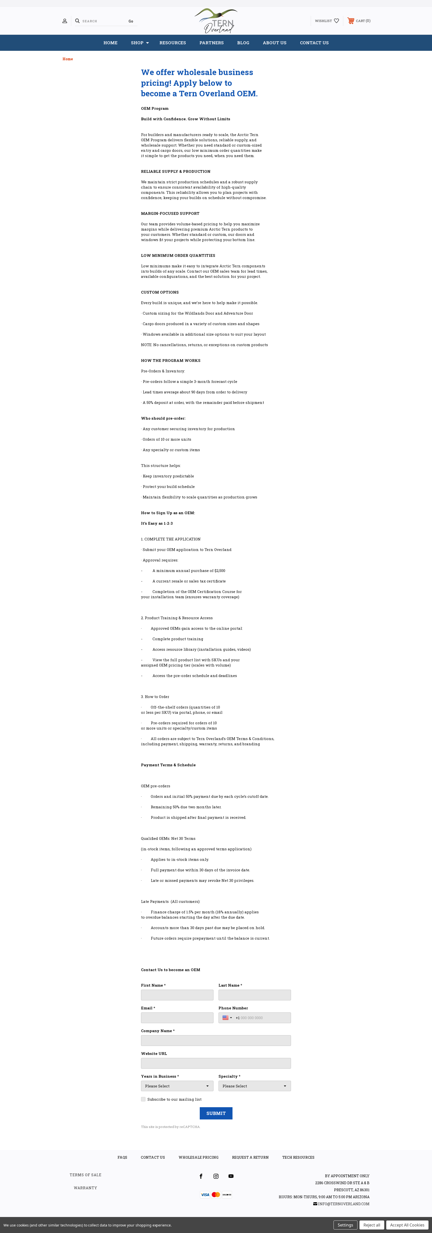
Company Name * (158, 1030)
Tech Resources (298, 1157)
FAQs (122, 1157)
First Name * (153, 985)
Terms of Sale (86, 1174)
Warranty (85, 1187)
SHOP (137, 43)
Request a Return (250, 1157)
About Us (274, 43)
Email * (148, 1007)
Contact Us (314, 43)
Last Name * (230, 985)
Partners (212, 43)
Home (111, 43)
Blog (243, 43)
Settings (345, 1225)
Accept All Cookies (407, 1225)
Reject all (372, 1225)
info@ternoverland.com (344, 1203)
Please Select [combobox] (157, 1085)
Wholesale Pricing (198, 1157)
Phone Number (233, 1007)
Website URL (154, 1053)
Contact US (153, 1157)
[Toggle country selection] (228, 1018)
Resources (173, 43)
